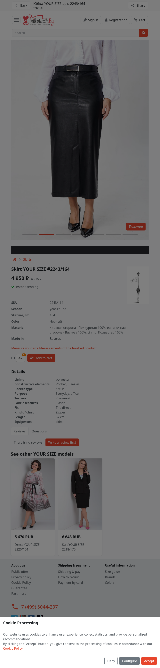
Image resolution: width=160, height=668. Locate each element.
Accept (149, 661)
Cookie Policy (12, 648)
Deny (111, 661)
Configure (129, 661)
